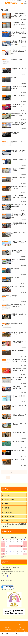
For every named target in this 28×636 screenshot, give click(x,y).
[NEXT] (25, 537)
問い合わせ (8, 495)
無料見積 (21, 625)
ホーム (7, 625)
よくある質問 (7, 627)
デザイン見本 (8, 512)
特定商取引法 (7, 629)
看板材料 (7, 508)
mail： (7, 576)
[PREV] (2, 537)
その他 (6, 520)
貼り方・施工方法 (9, 516)
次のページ (14, 472)
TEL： (6, 578)
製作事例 (21, 627)
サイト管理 (21, 629)
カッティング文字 (9, 499)
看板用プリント (9, 503)
